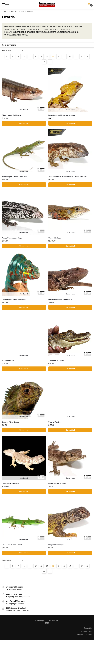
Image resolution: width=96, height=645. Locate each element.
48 (87, 56)
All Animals (12, 11)
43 (70, 56)
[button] (89, 4)
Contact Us (88, 628)
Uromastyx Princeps (10, 483)
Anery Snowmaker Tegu (12, 238)
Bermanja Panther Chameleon (14, 299)
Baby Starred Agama (57, 483)
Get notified (23, 123)
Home (4, 11)
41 (59, 56)
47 (81, 56)
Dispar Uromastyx (56, 545)
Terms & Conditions (84, 634)
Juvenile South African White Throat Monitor (67, 177)
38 (41, 56)
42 (64, 56)
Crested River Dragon (11, 422)
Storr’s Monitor (54, 422)
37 (35, 56)
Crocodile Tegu (54, 238)
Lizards (21, 11)
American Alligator (56, 361)
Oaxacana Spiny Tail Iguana (60, 299)
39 (47, 56)
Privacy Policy (86, 631)
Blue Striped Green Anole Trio (14, 177)
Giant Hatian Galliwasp (11, 115)
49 (44, 62)
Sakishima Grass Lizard (12, 545)
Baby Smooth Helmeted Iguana (61, 115)
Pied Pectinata (8, 361)
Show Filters (10, 45)
